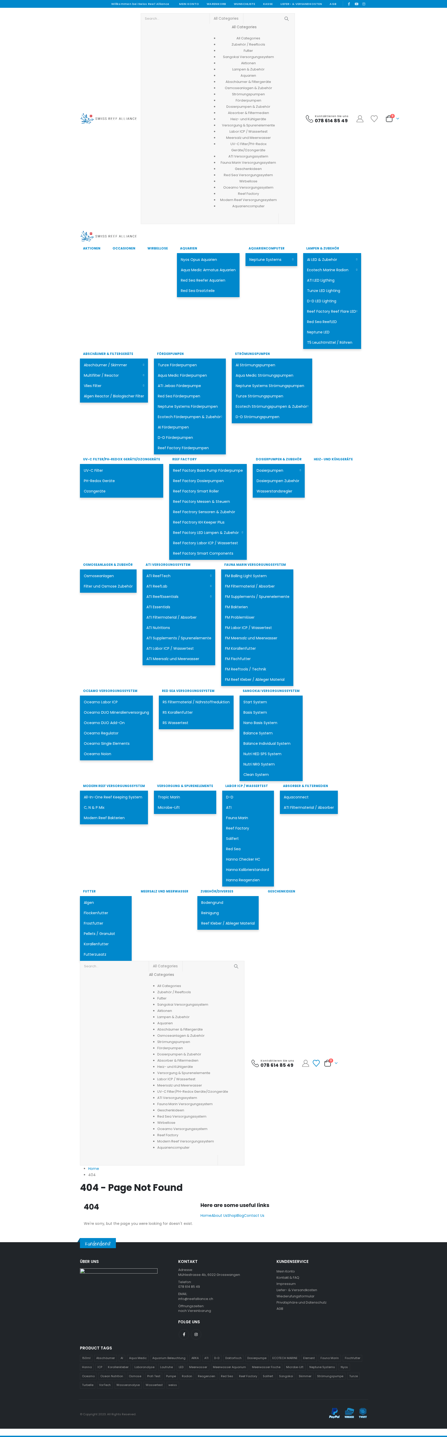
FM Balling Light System (246, 575)
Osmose (135, 1376)
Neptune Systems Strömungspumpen (270, 385)
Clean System (256, 774)
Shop (231, 1215)
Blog (240, 1215)
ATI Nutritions (158, 627)
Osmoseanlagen (99, 575)
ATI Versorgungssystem (168, 564)
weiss (172, 1385)
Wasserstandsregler (274, 491)
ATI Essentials (158, 607)
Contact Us (254, 1215)
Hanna (87, 1367)
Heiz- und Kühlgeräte (333, 459)
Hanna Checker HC (243, 859)
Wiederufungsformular (296, 1296)
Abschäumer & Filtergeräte (108, 354)
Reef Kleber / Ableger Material (228, 923)
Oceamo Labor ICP (101, 702)
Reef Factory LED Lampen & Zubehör (206, 532)
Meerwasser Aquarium (229, 1367)
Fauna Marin (237, 817)
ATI (229, 807)
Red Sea (233, 849)
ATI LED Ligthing (320, 280)
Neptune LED (318, 332)
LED (181, 1367)
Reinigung (210, 913)
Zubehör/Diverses (216, 891)
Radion (187, 1376)
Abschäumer (105, 1358)
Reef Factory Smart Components (203, 553)
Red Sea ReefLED (322, 321)
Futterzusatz (95, 954)
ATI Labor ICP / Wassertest (170, 648)
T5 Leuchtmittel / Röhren (329, 342)
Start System (255, 702)
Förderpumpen (170, 354)
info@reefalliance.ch (195, 1299)
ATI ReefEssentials (162, 596)
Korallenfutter (96, 944)
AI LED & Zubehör (322, 259)
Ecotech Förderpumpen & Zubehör (189, 416)
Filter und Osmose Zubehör (108, 586)
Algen (89, 902)
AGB (333, 4)
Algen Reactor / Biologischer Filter (114, 396)
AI (122, 1358)
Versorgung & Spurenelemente (185, 786)
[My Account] (360, 118)
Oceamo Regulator (101, 733)
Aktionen (91, 248)
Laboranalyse (144, 1367)
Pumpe (171, 1376)
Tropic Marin (169, 797)
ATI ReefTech (158, 575)
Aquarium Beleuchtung (168, 1358)
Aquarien (188, 248)
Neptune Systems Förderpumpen (188, 406)
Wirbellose (157, 248)
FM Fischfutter (238, 658)
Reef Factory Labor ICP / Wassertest (205, 543)
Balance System (258, 733)
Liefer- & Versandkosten (301, 4)
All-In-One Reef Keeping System (113, 797)
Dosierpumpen (270, 470)
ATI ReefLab (156, 586)
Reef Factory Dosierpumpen (198, 480)
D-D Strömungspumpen (257, 416)
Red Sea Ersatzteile (198, 290)
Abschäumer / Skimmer (105, 365)
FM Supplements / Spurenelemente (257, 596)
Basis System (255, 712)
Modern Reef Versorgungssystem (114, 786)
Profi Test (153, 1376)
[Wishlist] (374, 118)
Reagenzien (206, 1376)
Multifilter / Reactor (101, 375)
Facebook (184, 1334)
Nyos (344, 1367)
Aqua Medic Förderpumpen (182, 375)
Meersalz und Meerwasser (164, 891)
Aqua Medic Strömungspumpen (264, 375)
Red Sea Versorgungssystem (188, 691)
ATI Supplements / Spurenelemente (178, 638)
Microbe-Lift (169, 807)
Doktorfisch (233, 1358)
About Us (219, 1215)
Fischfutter (352, 1358)
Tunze (353, 1376)
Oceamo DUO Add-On (104, 722)
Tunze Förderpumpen (177, 365)
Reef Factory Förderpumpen (183, 448)
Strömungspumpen (252, 354)
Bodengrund (212, 902)
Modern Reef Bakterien (104, 817)
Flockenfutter (96, 913)
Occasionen (124, 248)
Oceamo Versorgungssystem (110, 691)
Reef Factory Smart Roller (196, 491)
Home (205, 1215)
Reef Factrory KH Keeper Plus (199, 522)
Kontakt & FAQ (288, 1277)
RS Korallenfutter (178, 712)
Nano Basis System (260, 722)
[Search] (287, 18)
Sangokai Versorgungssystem (271, 691)
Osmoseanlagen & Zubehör (108, 564)
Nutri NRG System (259, 764)
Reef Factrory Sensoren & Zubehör (204, 511)
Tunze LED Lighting (323, 290)
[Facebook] (349, 4)
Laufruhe (166, 1367)
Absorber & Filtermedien (305, 786)
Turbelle (87, 1385)
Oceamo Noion (97, 753)
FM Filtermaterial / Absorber (250, 586)
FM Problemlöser (240, 617)
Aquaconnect (296, 797)
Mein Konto (189, 4)
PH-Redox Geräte (99, 480)
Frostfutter (93, 923)
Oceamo (88, 1376)
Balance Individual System (266, 743)
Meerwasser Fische (266, 1367)
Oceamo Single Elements (107, 743)
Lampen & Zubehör (322, 248)
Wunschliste (244, 4)
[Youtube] (356, 4)
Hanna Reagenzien (243, 880)
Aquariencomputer (267, 248)
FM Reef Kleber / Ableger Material (255, 679)
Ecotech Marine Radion (327, 270)
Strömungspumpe (330, 1376)
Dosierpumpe (256, 1358)
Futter (89, 891)
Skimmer (305, 1376)
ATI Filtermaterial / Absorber (171, 617)
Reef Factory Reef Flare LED (331, 311)
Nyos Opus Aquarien (199, 259)
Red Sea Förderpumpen (179, 396)
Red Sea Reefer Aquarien (203, 280)
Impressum (286, 1284)
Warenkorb (216, 4)
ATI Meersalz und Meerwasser (172, 658)
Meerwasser (198, 1367)
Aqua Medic (138, 1358)
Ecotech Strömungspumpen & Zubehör (271, 406)
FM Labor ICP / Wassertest (248, 627)
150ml (86, 1358)
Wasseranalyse (128, 1385)
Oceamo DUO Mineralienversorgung (116, 712)
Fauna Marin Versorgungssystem (255, 564)
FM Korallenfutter (240, 648)
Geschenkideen (281, 891)
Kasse (268, 4)
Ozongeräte (95, 491)
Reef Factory (184, 459)
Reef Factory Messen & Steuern (201, 501)
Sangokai (286, 1376)
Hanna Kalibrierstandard (247, 869)
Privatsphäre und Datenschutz (301, 1302)
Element (309, 1358)
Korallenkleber (118, 1367)
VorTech (105, 1385)
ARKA (195, 1358)
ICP (100, 1367)
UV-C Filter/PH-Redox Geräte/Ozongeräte (121, 459)
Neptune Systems (265, 259)
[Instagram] (363, 4)
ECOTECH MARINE (284, 1358)
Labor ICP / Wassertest (246, 786)
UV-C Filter (93, 470)
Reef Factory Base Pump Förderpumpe (208, 470)
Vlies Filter (92, 385)
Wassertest (154, 1385)
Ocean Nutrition (111, 1376)
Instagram (196, 1334)
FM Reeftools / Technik (245, 669)
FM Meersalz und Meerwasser (251, 638)
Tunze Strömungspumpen (259, 396)
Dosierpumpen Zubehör (278, 480)
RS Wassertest (175, 722)
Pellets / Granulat (99, 933)
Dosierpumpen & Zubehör (279, 459)
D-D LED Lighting (321, 301)
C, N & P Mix (94, 807)
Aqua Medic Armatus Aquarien (208, 270)
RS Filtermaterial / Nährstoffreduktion (196, 702)
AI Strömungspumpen (255, 365)
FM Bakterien (236, 607)
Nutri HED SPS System (262, 753)
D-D (229, 797)
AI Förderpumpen (173, 427)
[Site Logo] (108, 119)
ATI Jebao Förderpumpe (179, 385)
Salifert (232, 838)
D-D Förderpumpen (175, 437)
